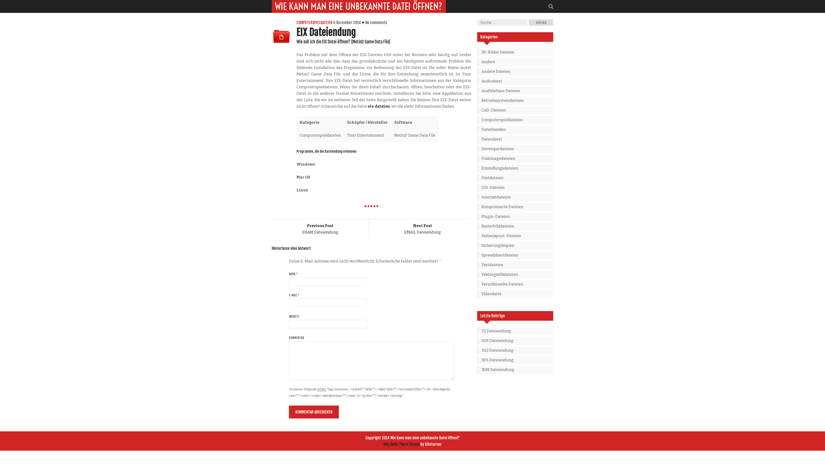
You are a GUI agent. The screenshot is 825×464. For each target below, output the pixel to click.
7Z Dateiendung (496, 331)
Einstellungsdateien (499, 168)
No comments (376, 22)
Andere (488, 62)
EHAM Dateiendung (320, 229)
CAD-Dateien (493, 110)
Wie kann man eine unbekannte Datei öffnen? (359, 6)
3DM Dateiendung (497, 369)
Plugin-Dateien (495, 216)
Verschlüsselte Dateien (502, 284)
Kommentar (296, 338)
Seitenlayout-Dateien (501, 236)
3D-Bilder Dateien (497, 52)
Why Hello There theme (401, 444)
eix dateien (379, 106)
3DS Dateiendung (497, 360)
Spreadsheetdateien (499, 255)
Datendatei (491, 139)
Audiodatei (491, 81)
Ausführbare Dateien (500, 91)
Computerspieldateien (314, 22)
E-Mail (294, 295)
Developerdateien (497, 149)
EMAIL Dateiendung (422, 229)
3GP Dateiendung (497, 340)
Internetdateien (496, 197)
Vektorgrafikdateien (499, 274)
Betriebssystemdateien (502, 100)
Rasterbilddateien (497, 226)
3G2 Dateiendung (497, 350)
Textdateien (492, 265)
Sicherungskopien (497, 245)
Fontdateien (492, 178)
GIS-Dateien (492, 187)
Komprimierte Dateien (502, 207)
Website (294, 316)
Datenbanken (493, 129)
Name (293, 274)
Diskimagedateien (498, 158)
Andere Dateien (495, 71)
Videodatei (491, 294)
